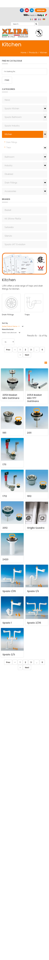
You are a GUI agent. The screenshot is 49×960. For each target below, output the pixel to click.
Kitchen (8, 134)
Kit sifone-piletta (13, 218)
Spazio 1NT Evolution (15, 244)
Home (23, 52)
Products (33, 52)
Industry (8, 165)
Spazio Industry (12, 125)
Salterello (9, 227)
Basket (8, 210)
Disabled (9, 174)
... (36, 349)
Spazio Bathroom (13, 117)
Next (27, 355)
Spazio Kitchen (12, 108)
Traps (8, 147)
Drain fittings (11, 142)
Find (7, 80)
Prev (8, 349)
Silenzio (8, 236)
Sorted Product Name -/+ (11, 326)
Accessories (10, 191)
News (7, 100)
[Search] (36, 24)
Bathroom (9, 157)
